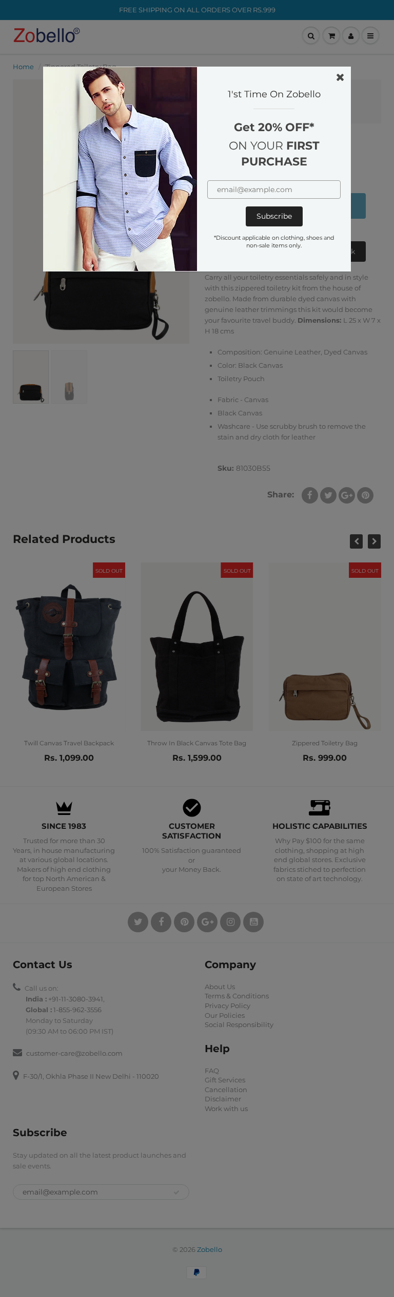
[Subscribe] (274, 216)
